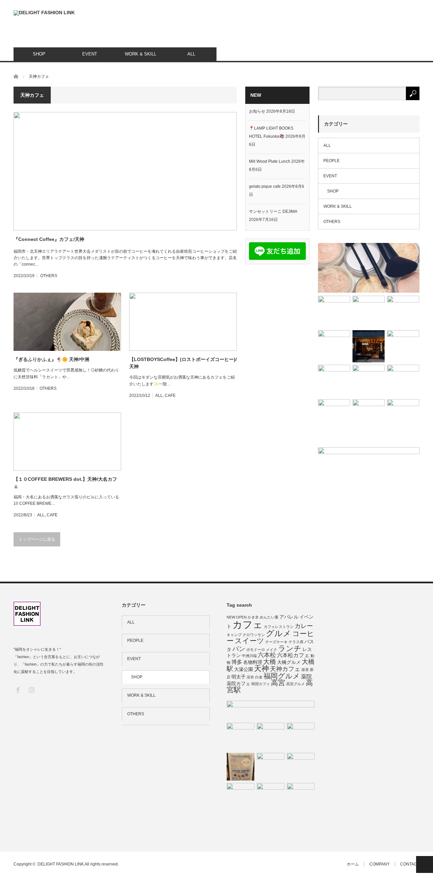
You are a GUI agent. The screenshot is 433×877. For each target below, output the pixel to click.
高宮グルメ (295, 684)
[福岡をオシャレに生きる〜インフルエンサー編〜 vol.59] (301, 736)
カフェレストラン (279, 627)
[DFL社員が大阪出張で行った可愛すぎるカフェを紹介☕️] (403, 346)
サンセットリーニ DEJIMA (273, 211)
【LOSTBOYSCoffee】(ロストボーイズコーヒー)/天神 (183, 363)
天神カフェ (285, 669)
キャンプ (234, 635)
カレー (304, 626)
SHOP (39, 54)
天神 (261, 668)
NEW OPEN (237, 617)
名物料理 (252, 662)
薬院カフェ (238, 683)
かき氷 (253, 617)
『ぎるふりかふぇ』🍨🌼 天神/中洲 (51, 359)
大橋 (269, 661)
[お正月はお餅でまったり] (334, 381)
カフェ (247, 624)
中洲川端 (249, 656)
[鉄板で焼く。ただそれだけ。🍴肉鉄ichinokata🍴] (403, 381)
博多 (236, 662)
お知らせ (257, 111)
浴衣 (250, 677)
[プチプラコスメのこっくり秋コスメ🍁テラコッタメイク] (270, 767)
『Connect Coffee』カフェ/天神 (49, 239)
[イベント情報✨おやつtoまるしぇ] (240, 767)
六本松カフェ (293, 655)
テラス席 (296, 642)
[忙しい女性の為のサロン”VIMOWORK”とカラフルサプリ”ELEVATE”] (301, 767)
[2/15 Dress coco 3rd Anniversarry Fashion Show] (368, 415)
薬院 (306, 676)
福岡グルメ (282, 676)
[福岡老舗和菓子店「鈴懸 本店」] (270, 797)
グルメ (278, 633)
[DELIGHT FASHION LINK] (44, 13)
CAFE (170, 395)
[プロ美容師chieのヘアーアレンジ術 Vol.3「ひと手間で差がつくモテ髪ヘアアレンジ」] (301, 797)
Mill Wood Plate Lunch (269, 161)
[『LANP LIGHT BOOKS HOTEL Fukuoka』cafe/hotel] (368, 346)
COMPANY (379, 864)
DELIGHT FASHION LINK (61, 864)
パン (238, 648)
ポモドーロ (255, 650)
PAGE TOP (424, 864)
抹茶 (305, 670)
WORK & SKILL (140, 54)
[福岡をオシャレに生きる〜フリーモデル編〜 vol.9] (368, 312)
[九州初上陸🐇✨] (334, 312)
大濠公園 (243, 669)
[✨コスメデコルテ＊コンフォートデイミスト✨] (368, 268)
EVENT (89, 54)
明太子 (238, 676)
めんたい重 (269, 617)
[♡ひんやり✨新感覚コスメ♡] (334, 415)
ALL (191, 54)
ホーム (353, 864)
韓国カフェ (260, 684)
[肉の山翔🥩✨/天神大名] (240, 797)
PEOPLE (331, 160)
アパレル (288, 617)
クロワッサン (254, 635)
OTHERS (48, 275)
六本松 (267, 655)
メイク (271, 650)
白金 (259, 677)
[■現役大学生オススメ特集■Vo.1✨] (368, 381)
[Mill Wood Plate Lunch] (403, 312)
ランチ (289, 648)
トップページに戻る (37, 539)
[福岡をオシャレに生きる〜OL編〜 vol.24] (270, 736)
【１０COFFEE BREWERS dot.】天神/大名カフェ (65, 482)
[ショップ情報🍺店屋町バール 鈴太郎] (334, 346)
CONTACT (409, 864)
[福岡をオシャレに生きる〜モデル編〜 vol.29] (403, 415)
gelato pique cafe (265, 186)
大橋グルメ (289, 662)
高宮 (278, 683)
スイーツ (249, 641)
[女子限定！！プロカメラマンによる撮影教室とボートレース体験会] (271, 710)
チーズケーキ (276, 642)
